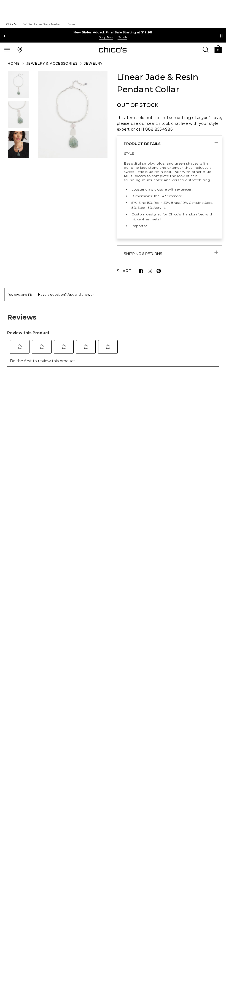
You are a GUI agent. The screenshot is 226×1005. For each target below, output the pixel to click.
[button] (218, 49)
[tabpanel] (113, 337)
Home (14, 63)
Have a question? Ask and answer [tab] (66, 294)
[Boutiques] (20, 49)
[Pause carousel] (221, 36)
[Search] (205, 49)
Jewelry (93, 63)
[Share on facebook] (141, 271)
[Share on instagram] (150, 271)
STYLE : (130, 153)
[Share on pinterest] (159, 271)
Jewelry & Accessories (51, 63)
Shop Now (106, 37)
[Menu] (7, 49)
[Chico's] (113, 49)
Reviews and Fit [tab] (19, 294)
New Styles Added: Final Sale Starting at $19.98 (113, 32)
